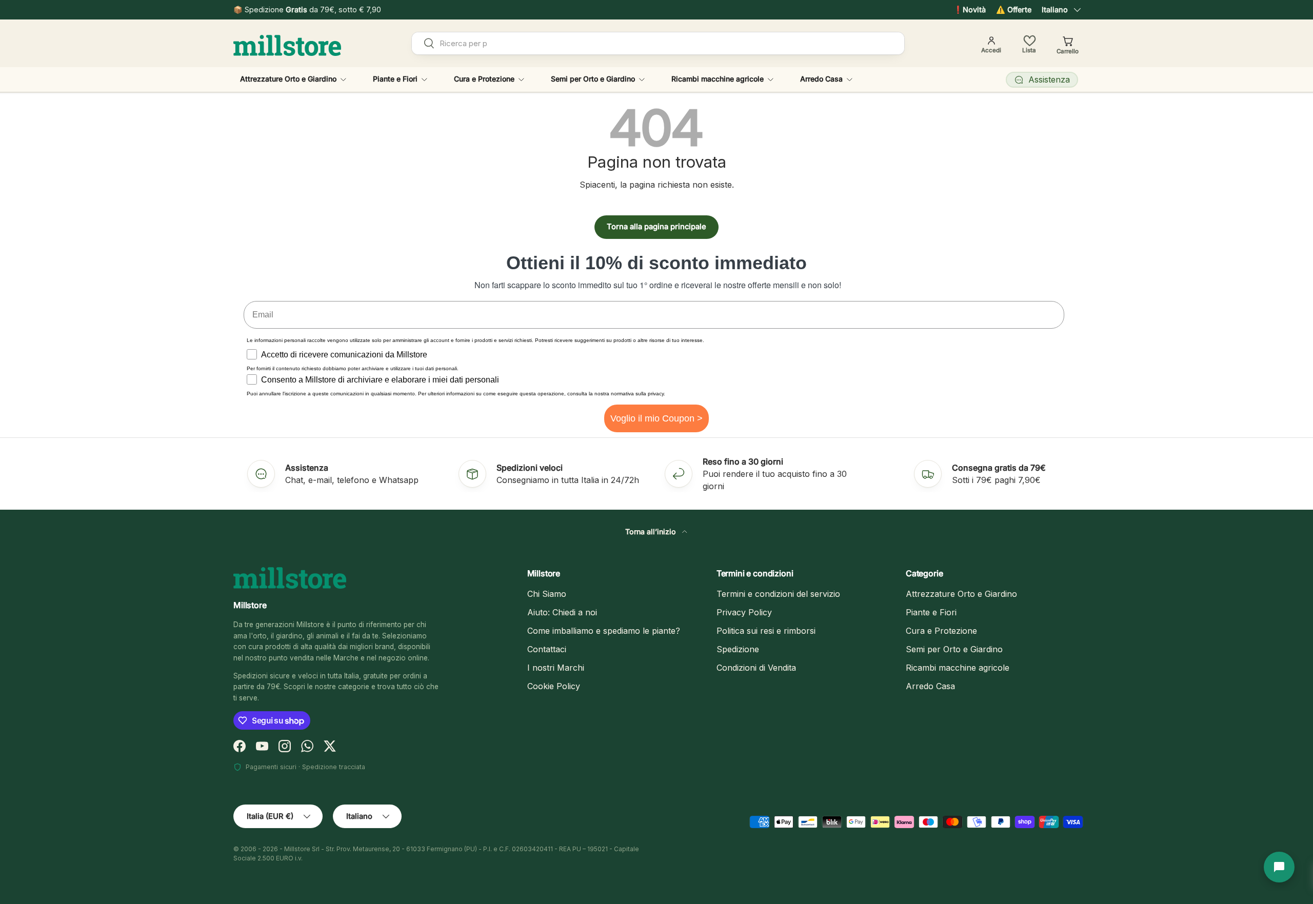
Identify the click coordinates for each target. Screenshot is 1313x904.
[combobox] (658, 43)
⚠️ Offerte (1013, 9)
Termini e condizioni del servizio (778, 594)
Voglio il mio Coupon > (656, 418)
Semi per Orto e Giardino (593, 78)
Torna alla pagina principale (656, 226)
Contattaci (546, 649)
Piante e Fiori (395, 78)
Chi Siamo (546, 594)
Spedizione (738, 649)
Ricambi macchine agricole (717, 78)
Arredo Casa (821, 78)
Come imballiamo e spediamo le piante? (603, 631)
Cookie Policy (553, 686)
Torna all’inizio (651, 531)
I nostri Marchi (555, 667)
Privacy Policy (744, 612)
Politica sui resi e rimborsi (766, 631)
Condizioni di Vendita (756, 667)
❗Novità (969, 9)
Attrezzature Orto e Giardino (288, 78)
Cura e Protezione (484, 78)
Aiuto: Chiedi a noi (562, 612)
